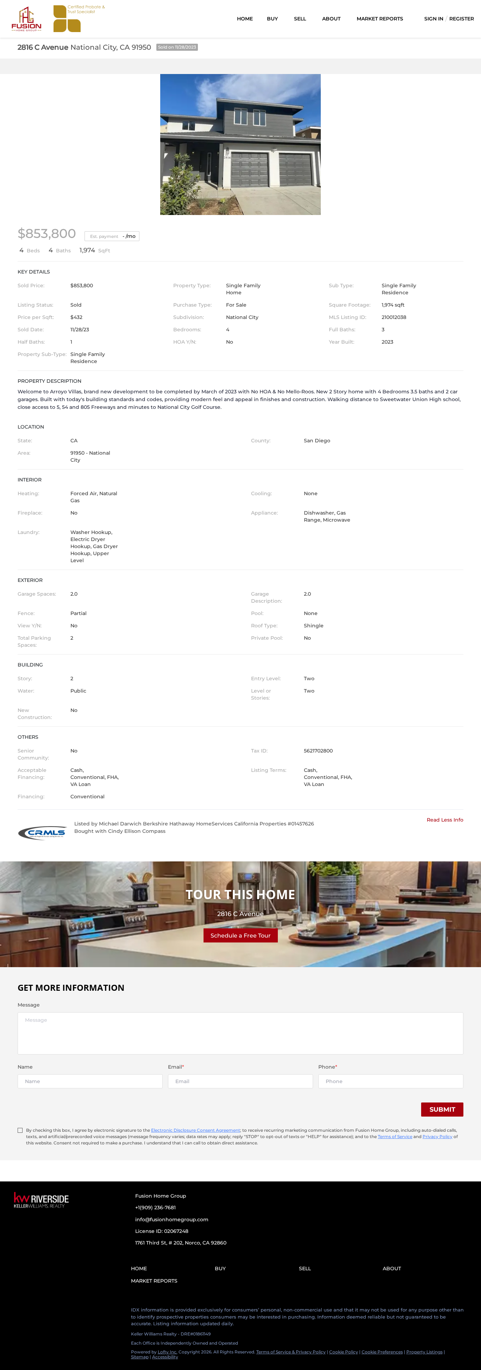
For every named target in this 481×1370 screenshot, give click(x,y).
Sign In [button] (433, 19)
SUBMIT (442, 1109)
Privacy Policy (437, 1136)
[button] (140, 1269)
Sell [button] (300, 19)
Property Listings (424, 1351)
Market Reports (380, 19)
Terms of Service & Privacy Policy (291, 1351)
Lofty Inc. (167, 1351)
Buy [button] (272, 19)
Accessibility (165, 1356)
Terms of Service (395, 1136)
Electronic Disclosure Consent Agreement (195, 1130)
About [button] (331, 19)
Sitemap (140, 1356)
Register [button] (461, 19)
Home (245, 19)
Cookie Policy (343, 1351)
